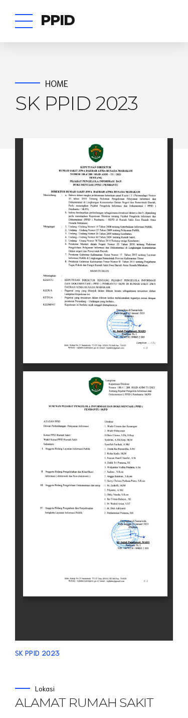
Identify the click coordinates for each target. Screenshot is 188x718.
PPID (58, 20)
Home (56, 83)
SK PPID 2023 (37, 652)
